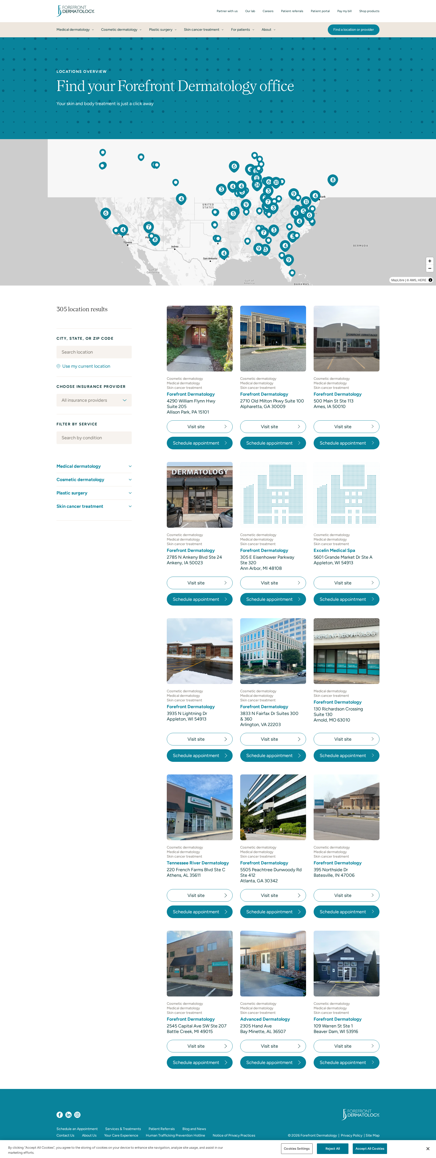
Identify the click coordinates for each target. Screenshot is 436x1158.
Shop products (369, 11)
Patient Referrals (162, 1129)
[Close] (427, 1148)
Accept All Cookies (370, 1148)
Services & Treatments (123, 1129)
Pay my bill (344, 11)
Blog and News (194, 1129)
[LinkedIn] (68, 1115)
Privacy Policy (351, 1135)
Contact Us (65, 1135)
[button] (263, 233)
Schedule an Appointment (77, 1129)
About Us (89, 1135)
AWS (413, 280)
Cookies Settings (297, 1148)
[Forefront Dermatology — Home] (75, 11)
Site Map (372, 1135)
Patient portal (320, 11)
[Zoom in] (429, 261)
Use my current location (86, 366)
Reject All (332, 1148)
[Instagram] (77, 1115)
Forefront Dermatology (319, 1135)
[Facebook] (60, 1115)
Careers (268, 11)
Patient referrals (292, 11)
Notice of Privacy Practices (234, 1135)
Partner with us (227, 11)
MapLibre (397, 280)
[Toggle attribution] (430, 280)
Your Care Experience (121, 1135)
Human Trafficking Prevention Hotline (175, 1135)
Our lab (250, 11)
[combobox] (94, 352)
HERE (422, 280)
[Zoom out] (429, 268)
